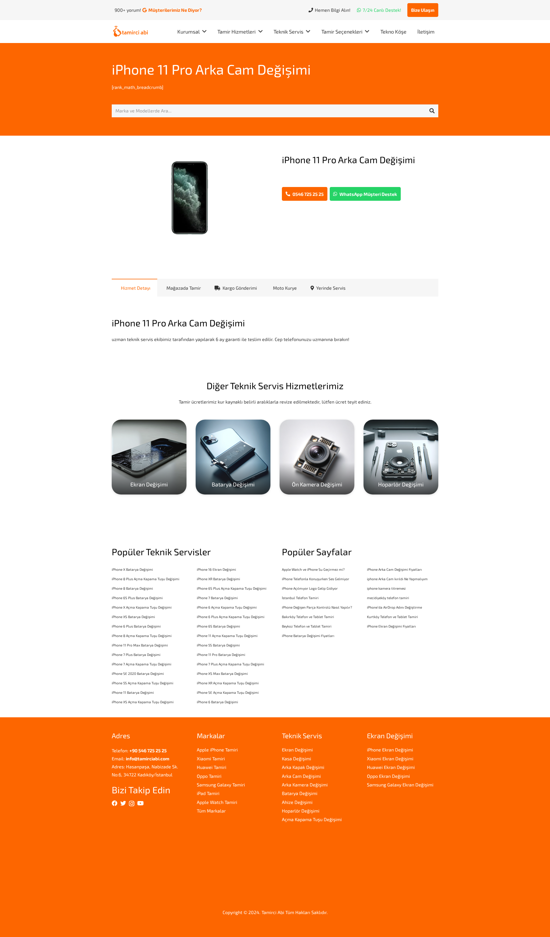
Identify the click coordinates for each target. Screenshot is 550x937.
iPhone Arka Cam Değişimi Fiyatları (394, 569)
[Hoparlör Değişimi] (401, 457)
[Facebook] (114, 803)
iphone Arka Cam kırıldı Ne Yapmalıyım (397, 579)
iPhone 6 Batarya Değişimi (217, 702)
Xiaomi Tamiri (211, 758)
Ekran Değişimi (297, 749)
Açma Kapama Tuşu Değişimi (312, 819)
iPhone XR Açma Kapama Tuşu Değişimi (228, 683)
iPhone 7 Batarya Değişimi (217, 598)
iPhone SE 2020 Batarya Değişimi (138, 673)
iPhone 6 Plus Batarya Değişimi (136, 626)
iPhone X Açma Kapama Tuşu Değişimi (142, 607)
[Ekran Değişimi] (149, 457)
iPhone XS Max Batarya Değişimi (222, 673)
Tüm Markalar (211, 810)
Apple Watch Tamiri (217, 802)
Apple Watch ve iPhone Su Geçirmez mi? (313, 569)
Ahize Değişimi (297, 802)
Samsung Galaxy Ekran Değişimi (400, 784)
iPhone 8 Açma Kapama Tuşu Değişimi (142, 636)
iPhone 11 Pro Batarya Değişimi (221, 654)
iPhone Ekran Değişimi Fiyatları (391, 626)
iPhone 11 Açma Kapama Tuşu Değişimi (227, 636)
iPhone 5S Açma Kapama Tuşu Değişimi (142, 683)
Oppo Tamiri (209, 776)
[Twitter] (123, 803)
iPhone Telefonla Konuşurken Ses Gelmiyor (315, 579)
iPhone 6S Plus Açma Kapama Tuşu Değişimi (231, 588)
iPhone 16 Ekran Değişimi (216, 569)
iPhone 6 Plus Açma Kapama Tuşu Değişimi (230, 617)
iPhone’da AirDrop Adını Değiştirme (394, 607)
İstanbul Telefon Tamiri (300, 598)
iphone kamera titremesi (386, 588)
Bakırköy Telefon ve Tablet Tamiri (308, 617)
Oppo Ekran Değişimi (388, 776)
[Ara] (432, 111)
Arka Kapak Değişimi (303, 767)
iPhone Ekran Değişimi (390, 749)
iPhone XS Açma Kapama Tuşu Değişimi (143, 702)
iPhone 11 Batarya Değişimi (133, 692)
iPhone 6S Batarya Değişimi (218, 626)
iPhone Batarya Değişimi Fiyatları (308, 636)
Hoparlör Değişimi (300, 810)
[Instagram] (131, 803)
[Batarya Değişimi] (233, 457)
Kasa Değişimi (296, 758)
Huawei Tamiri (211, 767)
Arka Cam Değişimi (301, 776)
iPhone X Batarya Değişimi (132, 569)
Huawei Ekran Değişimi (391, 767)
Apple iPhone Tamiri (217, 749)
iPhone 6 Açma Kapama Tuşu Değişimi (227, 607)
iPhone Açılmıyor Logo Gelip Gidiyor (310, 588)
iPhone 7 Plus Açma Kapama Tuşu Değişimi (230, 664)
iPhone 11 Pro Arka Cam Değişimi (211, 69)
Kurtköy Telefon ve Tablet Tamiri (392, 617)
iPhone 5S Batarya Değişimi (218, 645)
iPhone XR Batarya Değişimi (218, 579)
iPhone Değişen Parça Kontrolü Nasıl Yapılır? (317, 607)
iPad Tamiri (208, 793)
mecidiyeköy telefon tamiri (388, 598)
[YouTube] (140, 803)
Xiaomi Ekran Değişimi (390, 758)
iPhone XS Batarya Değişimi (133, 617)
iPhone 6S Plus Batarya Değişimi (137, 598)
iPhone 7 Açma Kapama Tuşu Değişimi (141, 664)
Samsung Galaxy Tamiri (221, 784)
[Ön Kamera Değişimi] (317, 457)
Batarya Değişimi (299, 793)
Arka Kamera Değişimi (305, 784)
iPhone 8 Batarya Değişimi (132, 588)
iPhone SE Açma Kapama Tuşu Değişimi (228, 692)
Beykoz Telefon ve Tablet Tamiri (306, 626)
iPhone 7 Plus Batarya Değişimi (136, 654)
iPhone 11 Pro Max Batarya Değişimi (140, 645)
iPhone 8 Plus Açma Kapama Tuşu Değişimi (145, 579)
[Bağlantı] (130, 31)
